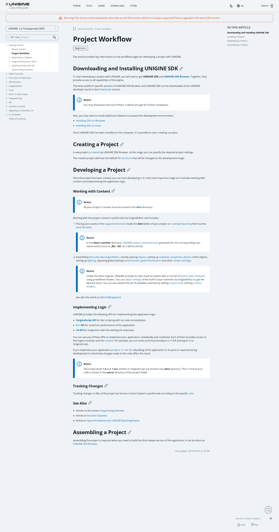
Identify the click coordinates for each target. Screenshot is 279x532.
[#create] (122, 144)
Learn (101, 6)
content (109, 340)
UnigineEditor (15, 86)
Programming (15, 98)
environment (132, 260)
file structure (125, 158)
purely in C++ (118, 350)
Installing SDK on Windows (90, 120)
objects (142, 257)
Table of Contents (17, 118)
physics (187, 257)
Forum (76, 6)
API (10, 102)
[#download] (181, 68)
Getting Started (16, 45)
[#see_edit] (90, 403)
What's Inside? (19, 49)
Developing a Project (237, 40)
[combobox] (240, 6)
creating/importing (181, 223)
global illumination (151, 260)
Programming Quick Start (24, 61)
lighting (92, 260)
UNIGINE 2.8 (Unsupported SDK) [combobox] (26, 28)
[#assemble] (129, 432)
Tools (11, 90)
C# (130, 350)
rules (191, 393)
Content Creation (17, 106)
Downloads (117, 6)
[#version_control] (106, 386)
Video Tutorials (16, 73)
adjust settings (133, 279)
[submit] (54, 37)
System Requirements (22, 69)
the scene (94, 257)
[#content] (113, 191)
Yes (243, 524)
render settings (181, 260)
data (139, 207)
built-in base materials (192, 276)
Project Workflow (21, 53)
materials (164, 257)
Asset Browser (84, 227)
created (95, 152)
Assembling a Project (237, 44)
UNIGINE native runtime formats (140, 242)
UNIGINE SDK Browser (176, 76)
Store (133, 6)
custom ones (176, 283)
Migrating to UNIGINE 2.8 (21, 110)
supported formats (115, 223)
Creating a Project (236, 36)
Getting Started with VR (23, 65)
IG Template (15, 114)
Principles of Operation (20, 77)
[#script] (109, 307)
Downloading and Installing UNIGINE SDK (248, 32)
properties (176, 257)
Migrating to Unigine (22, 57)
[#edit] (128, 170)
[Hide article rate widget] (270, 518)
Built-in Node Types (18, 94)
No (256, 524)
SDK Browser (15, 82)
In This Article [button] (238, 27)
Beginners (80, 48)
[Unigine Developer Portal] (17, 6)
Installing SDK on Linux (88, 125)
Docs (89, 6)
